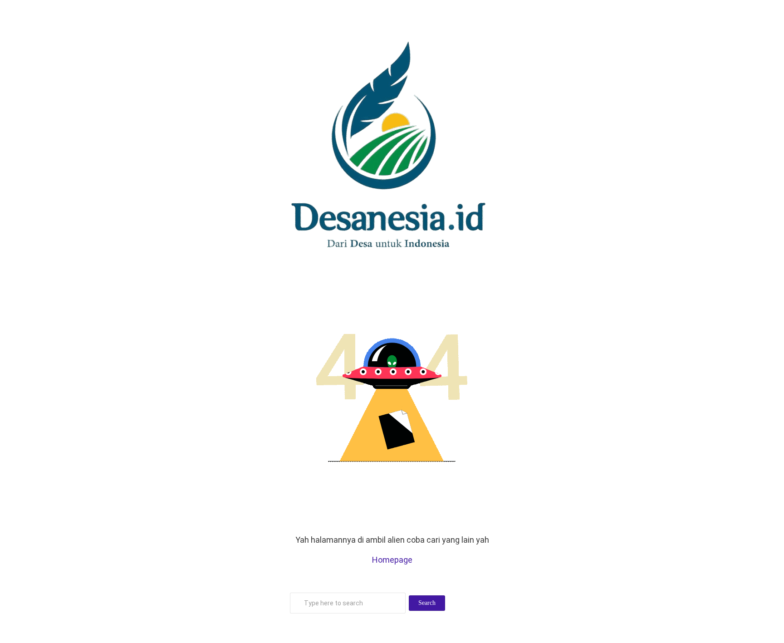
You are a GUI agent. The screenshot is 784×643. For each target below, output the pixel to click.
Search (427, 602)
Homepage (392, 559)
